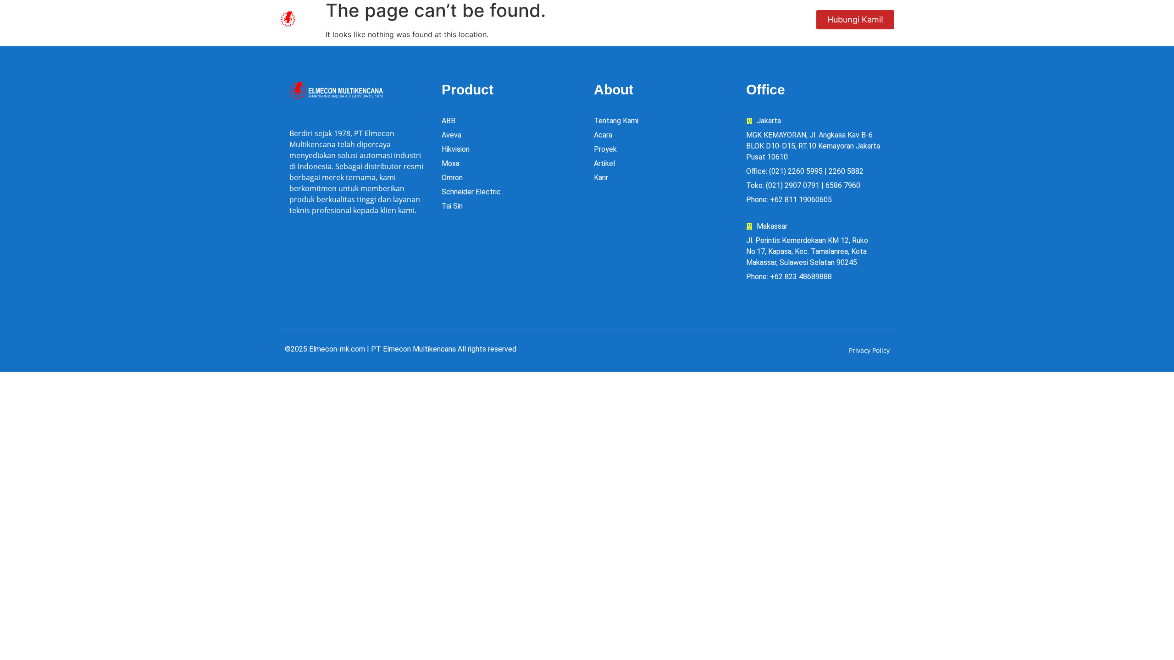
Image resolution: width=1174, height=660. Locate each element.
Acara (691, 19)
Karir (734, 19)
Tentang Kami (582, 19)
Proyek (644, 19)
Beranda (453, 19)
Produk (507, 19)
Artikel (779, 19)
